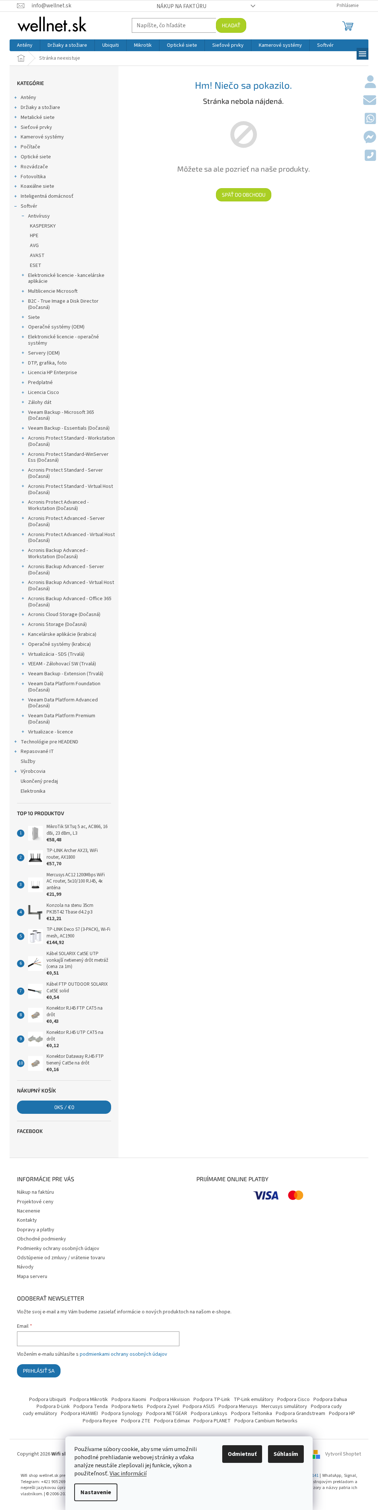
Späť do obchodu (243, 194)
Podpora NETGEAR (166, 1413)
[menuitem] (25, 45)
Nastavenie (95, 1492)
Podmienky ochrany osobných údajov (58, 1248)
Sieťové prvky (36, 127)
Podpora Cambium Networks (266, 1421)
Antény (28, 97)
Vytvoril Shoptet (343, 1454)
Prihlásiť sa (39, 1371)
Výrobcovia (33, 771)
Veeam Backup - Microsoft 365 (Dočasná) (61, 415)
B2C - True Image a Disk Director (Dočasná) (63, 304)
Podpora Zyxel (163, 1406)
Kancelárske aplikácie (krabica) (62, 634)
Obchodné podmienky (41, 1239)
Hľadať (231, 25)
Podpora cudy (326, 1406)
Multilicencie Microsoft (53, 291)
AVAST (37, 255)
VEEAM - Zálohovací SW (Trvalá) (62, 664)
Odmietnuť (242, 1454)
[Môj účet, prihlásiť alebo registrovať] (370, 82)
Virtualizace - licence (50, 732)
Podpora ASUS (199, 1406)
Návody (25, 1267)
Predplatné (40, 382)
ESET (35, 265)
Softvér (29, 206)
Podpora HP (342, 1413)
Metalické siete (38, 117)
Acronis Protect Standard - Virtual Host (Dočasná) (70, 489)
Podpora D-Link (53, 1406)
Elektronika (33, 791)
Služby (28, 761)
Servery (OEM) (44, 353)
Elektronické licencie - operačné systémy (63, 340)
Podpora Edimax (172, 1421)
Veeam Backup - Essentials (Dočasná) (69, 428)
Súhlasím (286, 1454)
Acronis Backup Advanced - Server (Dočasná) (66, 570)
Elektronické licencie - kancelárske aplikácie (66, 278)
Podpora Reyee (100, 1421)
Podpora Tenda (90, 1406)
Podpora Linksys (209, 1413)
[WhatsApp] (370, 119)
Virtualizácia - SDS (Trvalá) (56, 654)
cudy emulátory (40, 1413)
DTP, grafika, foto (47, 363)
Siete (34, 317)
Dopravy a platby (35, 1229)
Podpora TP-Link (211, 1399)
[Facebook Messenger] (369, 138)
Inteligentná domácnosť (47, 196)
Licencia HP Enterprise (52, 372)
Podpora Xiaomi (128, 1399)
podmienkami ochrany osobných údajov (123, 1354)
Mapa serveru (32, 1276)
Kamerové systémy (42, 137)
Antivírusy (39, 216)
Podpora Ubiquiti (47, 1399)
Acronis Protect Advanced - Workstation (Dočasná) (58, 505)
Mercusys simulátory (284, 1406)
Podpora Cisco (293, 1399)
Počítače (30, 147)
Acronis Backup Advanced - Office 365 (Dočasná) (69, 602)
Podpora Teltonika (251, 1413)
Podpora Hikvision (170, 1399)
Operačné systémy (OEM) (56, 327)
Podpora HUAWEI (79, 1413)
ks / (64, 1107)
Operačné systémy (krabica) (59, 644)
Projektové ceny (35, 1201)
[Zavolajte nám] (370, 156)
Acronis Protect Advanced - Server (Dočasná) (66, 521)
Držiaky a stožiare (40, 107)
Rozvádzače (34, 166)
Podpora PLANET (212, 1421)
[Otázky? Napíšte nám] (369, 101)
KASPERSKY (43, 226)
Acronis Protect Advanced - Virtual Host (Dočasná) (71, 538)
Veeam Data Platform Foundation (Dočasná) (64, 687)
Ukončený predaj (39, 781)
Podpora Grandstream (300, 1413)
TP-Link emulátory (254, 1399)
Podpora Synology (122, 1413)
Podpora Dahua (330, 1399)
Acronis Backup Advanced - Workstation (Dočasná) (58, 553)
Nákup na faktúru (181, 6)
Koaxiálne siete (37, 186)
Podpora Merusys (238, 1406)
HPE (34, 235)
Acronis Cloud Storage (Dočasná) (64, 614)
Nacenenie (28, 1211)
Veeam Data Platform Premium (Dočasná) (61, 719)
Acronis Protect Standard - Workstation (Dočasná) (71, 441)
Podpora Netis (127, 1406)
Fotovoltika (33, 176)
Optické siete (36, 157)
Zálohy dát (39, 402)
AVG (34, 245)
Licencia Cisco (43, 392)
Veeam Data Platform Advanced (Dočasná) (63, 703)
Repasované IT (37, 751)
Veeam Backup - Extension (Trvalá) (65, 673)
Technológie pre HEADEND (49, 742)
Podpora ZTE (135, 1421)
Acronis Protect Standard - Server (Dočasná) (65, 473)
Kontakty (27, 1220)
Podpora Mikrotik (89, 1399)
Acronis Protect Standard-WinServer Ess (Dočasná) (68, 457)
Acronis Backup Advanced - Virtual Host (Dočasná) (71, 585)
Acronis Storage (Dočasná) (57, 624)
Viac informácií (128, 1473)
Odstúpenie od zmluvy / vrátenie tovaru (61, 1257)
